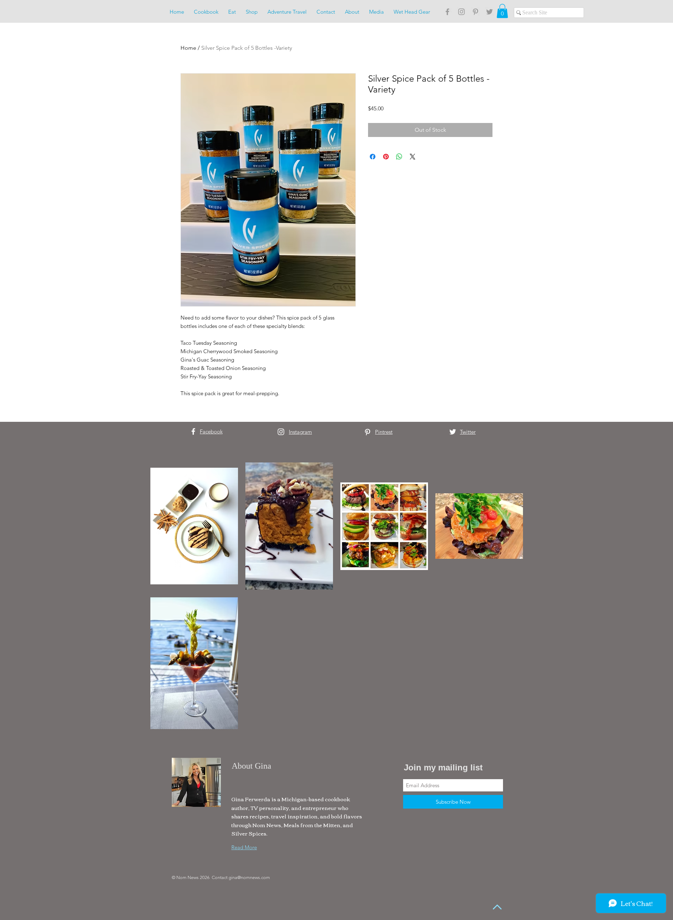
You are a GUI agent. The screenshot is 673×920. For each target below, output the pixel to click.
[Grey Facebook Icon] (447, 11)
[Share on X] (412, 156)
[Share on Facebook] (372, 156)
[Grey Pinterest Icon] (475, 11)
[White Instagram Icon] (281, 431)
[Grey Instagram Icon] (461, 11)
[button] (502, 11)
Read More (244, 847)
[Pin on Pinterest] (386, 156)
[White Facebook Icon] (193, 431)
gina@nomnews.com (249, 877)
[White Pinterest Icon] (367, 432)
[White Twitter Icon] (452, 431)
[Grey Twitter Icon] (489, 11)
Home (188, 47)
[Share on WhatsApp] (399, 156)
